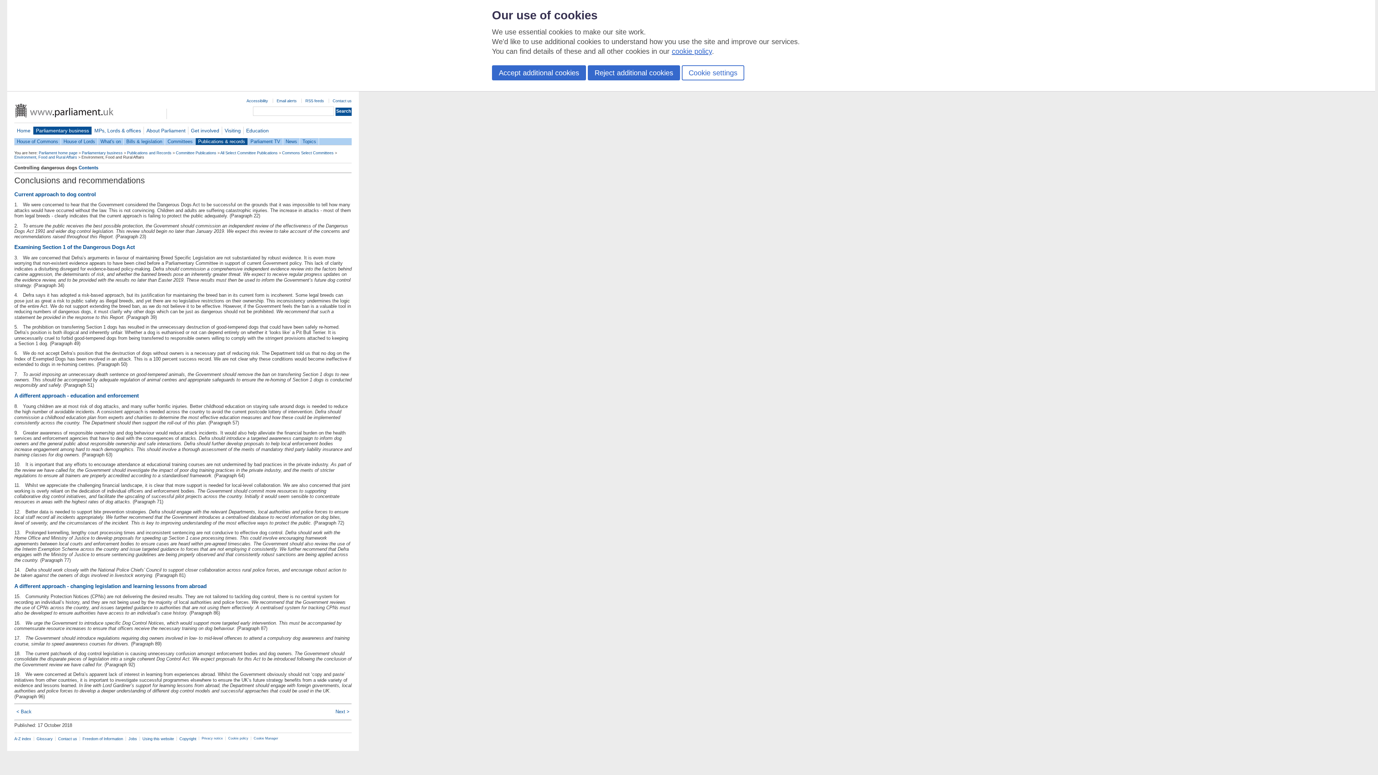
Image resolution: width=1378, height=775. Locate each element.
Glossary (45, 739)
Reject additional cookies (634, 73)
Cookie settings (713, 73)
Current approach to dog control (55, 194)
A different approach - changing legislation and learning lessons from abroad (110, 586)
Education (257, 130)
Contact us (342, 101)
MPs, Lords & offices (117, 130)
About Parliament (166, 130)
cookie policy (692, 51)
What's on (110, 141)
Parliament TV (265, 141)
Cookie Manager (266, 738)
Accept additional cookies (539, 73)
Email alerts (287, 101)
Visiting (233, 130)
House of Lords (79, 141)
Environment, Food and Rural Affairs (45, 157)
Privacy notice (212, 738)
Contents (88, 167)
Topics (309, 141)
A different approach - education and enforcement (76, 396)
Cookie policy (238, 738)
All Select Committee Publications (249, 153)
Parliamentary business (62, 130)
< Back (24, 711)
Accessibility (257, 101)
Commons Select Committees (308, 153)
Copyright (187, 739)
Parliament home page (58, 153)
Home (24, 130)
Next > (343, 711)
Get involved (205, 130)
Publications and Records (149, 153)
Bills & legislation (144, 141)
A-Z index (22, 739)
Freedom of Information (103, 739)
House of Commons (37, 141)
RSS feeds (314, 101)
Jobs (132, 739)
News (291, 141)
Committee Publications (196, 153)
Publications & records (221, 141)
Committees (180, 141)
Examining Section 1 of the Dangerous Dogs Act (74, 247)
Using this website (158, 739)
